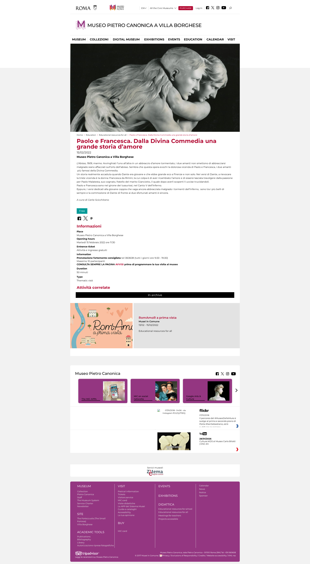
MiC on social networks (141, 397)
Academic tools (90, 532)
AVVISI (119, 264)
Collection (82, 491)
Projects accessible (168, 519)
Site (80, 514)
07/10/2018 (217, 421)
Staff (79, 497)
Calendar (215, 39)
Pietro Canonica (85, 494)
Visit (231, 39)
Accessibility (124, 512)
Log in (199, 8)
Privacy (166, 555)
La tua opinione (126, 515)
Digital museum (126, 39)
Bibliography (84, 539)
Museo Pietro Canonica (107, 557)
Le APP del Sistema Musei (131, 506)
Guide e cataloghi (127, 509)
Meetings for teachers (169, 515)
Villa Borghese (85, 524)
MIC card (122, 500)
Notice (202, 492)
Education (193, 39)
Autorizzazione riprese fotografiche (95, 545)
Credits (201, 555)
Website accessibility (217, 555)
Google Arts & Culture (193, 397)
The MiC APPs (89, 399)
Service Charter (85, 503)
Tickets (121, 494)
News (202, 489)
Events (174, 39)
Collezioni (99, 39)
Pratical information (128, 491)
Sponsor (203, 495)
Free (82, 210)
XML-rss (232, 555)
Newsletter (83, 506)
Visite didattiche (126, 503)
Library (80, 542)
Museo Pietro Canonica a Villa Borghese (144, 25)
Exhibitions (154, 39)
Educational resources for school (175, 509)
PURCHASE (186, 8)
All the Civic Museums (161, 8)
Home (80, 135)
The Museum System (88, 500)
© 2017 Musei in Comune (146, 555)
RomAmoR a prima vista (157, 318)
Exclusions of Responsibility (184, 555)
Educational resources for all (112, 135)
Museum (79, 39)
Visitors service (125, 497)
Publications (83, 536)
